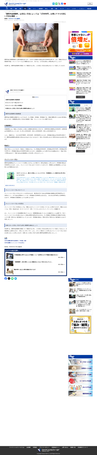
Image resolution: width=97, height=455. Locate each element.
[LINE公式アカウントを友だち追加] (56, 3)
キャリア (62, 8)
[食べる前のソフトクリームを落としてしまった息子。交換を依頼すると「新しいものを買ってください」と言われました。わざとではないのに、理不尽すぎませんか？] (72, 144)
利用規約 (35, 447)
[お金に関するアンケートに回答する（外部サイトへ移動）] (80, 325)
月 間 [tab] (86, 105)
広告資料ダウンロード (83, 447)
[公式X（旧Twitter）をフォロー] (59, 3)
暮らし (46, 8)
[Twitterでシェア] (9, 278)
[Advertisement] (35, 78)
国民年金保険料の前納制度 (12, 99)
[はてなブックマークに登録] (15, 278)
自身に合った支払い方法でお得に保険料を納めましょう (20, 108)
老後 (52, 8)
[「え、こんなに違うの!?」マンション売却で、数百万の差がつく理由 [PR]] (81, 313)
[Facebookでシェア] (5, 278)
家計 (56, 8)
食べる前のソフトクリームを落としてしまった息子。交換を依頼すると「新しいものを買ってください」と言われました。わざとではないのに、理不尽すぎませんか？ (83, 145)
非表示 (36, 97)
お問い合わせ (65, 447)
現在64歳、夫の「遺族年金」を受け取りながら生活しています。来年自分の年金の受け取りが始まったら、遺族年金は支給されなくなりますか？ (83, 137)
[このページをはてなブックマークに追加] (53, 3)
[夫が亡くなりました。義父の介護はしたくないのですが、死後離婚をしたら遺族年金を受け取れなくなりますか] (72, 109)
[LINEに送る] (12, 278)
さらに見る (80, 151)
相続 (16, 8)
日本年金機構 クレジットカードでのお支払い (14, 242)
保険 (30, 8)
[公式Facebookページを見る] (62, 3)
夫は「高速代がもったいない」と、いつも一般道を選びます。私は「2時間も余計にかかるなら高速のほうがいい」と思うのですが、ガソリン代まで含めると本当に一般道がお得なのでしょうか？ (83, 118)
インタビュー (82, 8)
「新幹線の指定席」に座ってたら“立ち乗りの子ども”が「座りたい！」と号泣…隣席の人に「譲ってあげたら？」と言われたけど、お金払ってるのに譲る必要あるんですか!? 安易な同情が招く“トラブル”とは (83, 128)
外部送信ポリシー (56, 447)
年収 (11, 8)
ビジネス (74, 8)
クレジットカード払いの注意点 (13, 105)
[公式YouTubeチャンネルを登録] (64, 3)
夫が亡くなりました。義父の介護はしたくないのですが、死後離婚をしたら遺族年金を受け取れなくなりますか (83, 109)
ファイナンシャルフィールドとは (16, 447)
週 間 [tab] (74, 105)
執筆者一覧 (72, 447)
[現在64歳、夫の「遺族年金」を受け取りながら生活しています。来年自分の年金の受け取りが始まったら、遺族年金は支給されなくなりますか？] (72, 136)
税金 (20, 8)
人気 (7, 8)
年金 (25, 8)
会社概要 (29, 447)
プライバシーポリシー (44, 447)
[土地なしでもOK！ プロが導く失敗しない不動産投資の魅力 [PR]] (81, 297)
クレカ (68, 8)
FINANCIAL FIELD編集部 (14, 18)
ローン (34, 8)
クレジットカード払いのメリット (14, 102)
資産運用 (41, 8)
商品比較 (89, 8)
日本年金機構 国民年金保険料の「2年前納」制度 (15, 240)
